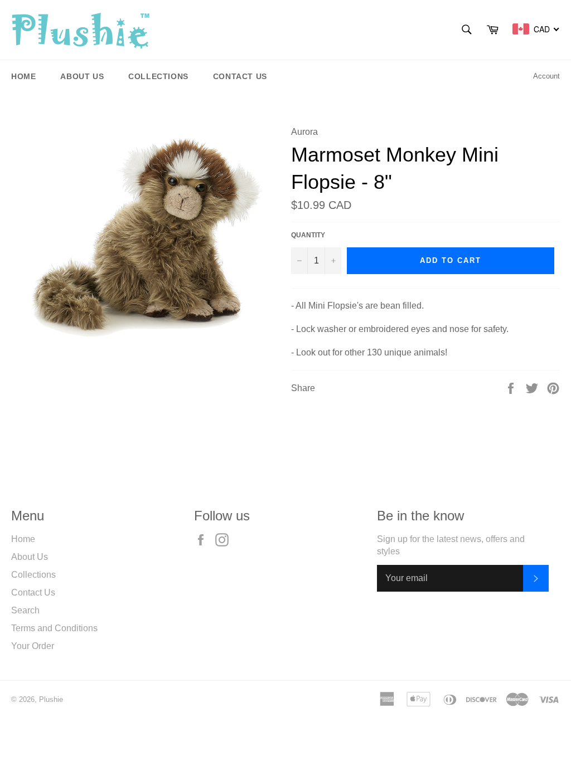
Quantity (308, 235)
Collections (158, 76)
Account (546, 76)
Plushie (51, 699)
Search (25, 610)
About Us (82, 76)
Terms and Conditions (54, 628)
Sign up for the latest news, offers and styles (451, 545)
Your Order (32, 646)
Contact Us (240, 76)
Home (23, 76)
